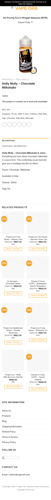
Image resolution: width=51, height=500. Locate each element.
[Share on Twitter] (14, 124)
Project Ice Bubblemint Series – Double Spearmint (13, 330)
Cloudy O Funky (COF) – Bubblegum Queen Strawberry (38, 283)
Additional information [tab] (14, 146)
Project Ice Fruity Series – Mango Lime (13, 238)
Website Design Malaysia (25, 493)
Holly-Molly (20, 118)
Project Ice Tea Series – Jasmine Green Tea (38, 238)
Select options (13, 249)
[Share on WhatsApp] (4, 124)
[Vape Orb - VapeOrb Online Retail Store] (25, 10)
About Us (6, 411)
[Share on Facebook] (9, 124)
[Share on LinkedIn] (29, 124)
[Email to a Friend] (19, 124)
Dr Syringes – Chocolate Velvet (13, 282)
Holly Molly (22, 79)
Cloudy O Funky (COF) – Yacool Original (38, 377)
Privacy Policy (9, 442)
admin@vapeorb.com (19, 474)
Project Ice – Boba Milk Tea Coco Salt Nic (13, 376)
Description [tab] (8, 141)
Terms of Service (10, 437)
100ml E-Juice (23, 114)
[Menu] (3, 10)
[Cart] (47, 11)
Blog (4, 421)
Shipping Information (12, 426)
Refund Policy (9, 432)
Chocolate (11, 118)
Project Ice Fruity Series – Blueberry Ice (37, 329)
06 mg (14, 114)
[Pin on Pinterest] (24, 124)
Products (7, 79)
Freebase (33, 114)
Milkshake (30, 118)
